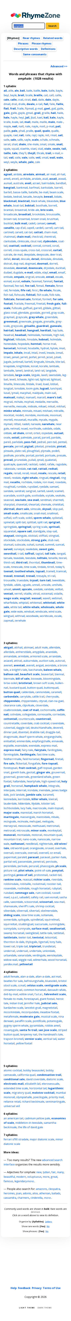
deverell (58, 728)
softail (7, 518)
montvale (43, 415)
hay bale (57, 330)
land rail (39, 370)
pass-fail (30, 442)
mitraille (58, 411)
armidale (23, 656)
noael (24, 428)
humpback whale (35, 786)
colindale (15, 714)
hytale (54, 348)
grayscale (21, 317)
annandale (10, 656)
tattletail (58, 933)
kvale (15, 122)
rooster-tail (54, 884)
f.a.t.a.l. (39, 994)
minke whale (12, 411)
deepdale (29, 254)
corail (55, 245)
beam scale (56, 192)
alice (35, 1193)
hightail (9, 339)
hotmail (21, 348)
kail (46, 117)
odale (56, 428)
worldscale (46, 616)
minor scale (38, 830)
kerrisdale (24, 799)
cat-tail (28, 232)
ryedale (43, 486)
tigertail (43, 942)
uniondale (49, 951)
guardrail (42, 326)
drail (14, 104)
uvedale (38, 589)
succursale (41, 924)
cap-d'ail (20, 228)
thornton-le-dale (14, 942)
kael (39, 117)
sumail (40, 544)
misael (37, 411)
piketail (39, 446)
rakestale (9, 469)
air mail (50, 174)
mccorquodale (30, 1012)
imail (62, 348)
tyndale (8, 585)
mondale (30, 415)
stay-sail (52, 531)
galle (14, 113)
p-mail (50, 126)
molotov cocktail (43, 1093)
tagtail (39, 553)
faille (59, 104)
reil (47, 135)
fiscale (57, 290)
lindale (30, 384)
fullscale (17, 308)
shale (22, 144)
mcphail (29, 402)
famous (8, 1181)
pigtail (28, 446)
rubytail (56, 888)
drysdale (49, 268)
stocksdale (23, 540)
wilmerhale (40, 960)
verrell (18, 593)
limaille (8, 384)
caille (58, 95)
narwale (36, 424)
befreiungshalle (34, 981)
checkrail (37, 236)
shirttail (9, 509)
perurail (34, 866)
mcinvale (22, 821)
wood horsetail (57, 960)
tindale (41, 567)
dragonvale (11, 737)
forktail (36, 299)
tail (63, 148)
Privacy (36, 1288)
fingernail (47, 759)
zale (37, 162)
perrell (19, 446)
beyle (13, 95)
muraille (32, 419)
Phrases (23, 43)
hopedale (23, 344)
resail (33, 473)
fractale (18, 303)
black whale (38, 201)
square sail (24, 531)
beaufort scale (30, 674)
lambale (54, 366)
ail (5, 90)
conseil (46, 245)
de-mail (18, 254)
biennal (59, 674)
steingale (21, 535)
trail (48, 153)
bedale (8, 196)
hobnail (44, 339)
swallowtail (57, 928)
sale (13, 139)
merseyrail (10, 826)
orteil (37, 433)
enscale (40, 277)
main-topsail (55, 808)
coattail (14, 245)
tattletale (10, 937)
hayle (14, 117)
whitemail (36, 602)
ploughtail (33, 451)
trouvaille (9, 580)
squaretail (10, 531)
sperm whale (42, 518)
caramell (56, 692)
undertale (35, 951)
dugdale (18, 272)
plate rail (20, 451)
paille (7, 131)
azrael (36, 183)
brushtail (52, 219)
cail (46, 95)
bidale (58, 196)
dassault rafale (56, 990)
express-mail (49, 745)
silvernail (22, 911)
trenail (30, 576)
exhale (25, 281)
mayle (7, 126)
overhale (60, 848)
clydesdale (50, 241)
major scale (11, 812)
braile (29, 95)
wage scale (11, 598)
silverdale (9, 911)
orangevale (37, 848)
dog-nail (18, 263)
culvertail (9, 728)
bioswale (36, 678)
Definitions (48, 49)
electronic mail (14, 1083)
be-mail (43, 192)
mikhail (60, 406)
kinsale (49, 362)
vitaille (28, 593)
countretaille (11, 723)
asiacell (8, 661)
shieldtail (57, 504)
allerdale (9, 652)
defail (7, 259)
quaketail (50, 460)
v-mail (56, 153)
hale (6, 117)
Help (14, 1288)
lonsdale (19, 388)
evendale (34, 745)
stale (47, 148)
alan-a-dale (27, 976)
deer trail (55, 254)
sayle (27, 139)
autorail (60, 661)
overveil (44, 853)
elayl (45, 272)
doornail (42, 263)
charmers (23, 1198)
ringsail (43, 478)
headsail (20, 335)
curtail (57, 250)
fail (46, 104)
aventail (19, 665)
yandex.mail (11, 964)
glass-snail (10, 312)
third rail (22, 562)
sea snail (33, 500)
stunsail (8, 544)
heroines (9, 1193)
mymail (8, 424)
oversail (8, 853)
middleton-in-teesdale (28, 1123)
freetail (40, 303)
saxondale (16, 902)
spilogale (23, 919)
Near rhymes (31, 38)
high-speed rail (50, 781)
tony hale (55, 942)
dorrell (53, 263)
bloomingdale (51, 678)
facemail (37, 281)
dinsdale (58, 259)
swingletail (32, 933)
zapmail (8, 620)
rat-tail (32, 469)
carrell (49, 228)
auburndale (30, 661)
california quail (26, 1075)
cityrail (43, 701)
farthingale (28, 754)
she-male (33, 144)
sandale (8, 491)
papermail (10, 857)
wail (52, 157)
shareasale (10, 906)
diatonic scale (54, 1079)
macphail (25, 393)
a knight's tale (18, 670)
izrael (7, 357)
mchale (18, 402)
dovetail (21, 268)
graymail (9, 317)
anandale (51, 652)
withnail (20, 616)
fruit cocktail (27, 768)
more (46, 1177)
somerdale (10, 919)
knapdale (9, 366)
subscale (20, 544)
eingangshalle (52, 737)
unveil (16, 589)
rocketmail (38, 884)
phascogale (47, 866)
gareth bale (18, 772)
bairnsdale (47, 183)
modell (19, 415)
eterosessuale (50, 1083)
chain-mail (50, 232)
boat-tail (18, 205)
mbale (55, 817)
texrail (63, 558)
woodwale (32, 616)
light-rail (33, 379)
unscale (46, 585)
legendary (20, 1181)
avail (28, 183)
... (31, 1181)
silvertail (34, 911)
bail (22, 90)
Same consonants (34, 54)
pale (14, 131)
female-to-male (13, 999)
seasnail (9, 500)
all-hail (61, 174)
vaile (17, 157)
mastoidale (43, 817)
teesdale (30, 558)
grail (37, 113)
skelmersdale (49, 911)
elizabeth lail (32, 1083)
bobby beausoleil (33, 1070)
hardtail (45, 330)
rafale (50, 464)
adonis (27, 1193)
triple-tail (22, 946)
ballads (56, 1193)
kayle (60, 117)
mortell (8, 419)
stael (33, 148)
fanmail (47, 281)
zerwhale (20, 620)
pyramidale (36, 1025)
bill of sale (23, 678)
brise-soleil (10, 683)
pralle (29, 131)
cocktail (26, 245)
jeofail (32, 357)
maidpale (37, 393)
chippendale (12, 701)
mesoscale (24, 826)
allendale (54, 647)
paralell (22, 857)
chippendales (29, 701)
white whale (31, 607)
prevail (8, 460)
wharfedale (11, 602)
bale (44, 90)
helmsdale (34, 335)
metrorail (9, 830)
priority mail (56, 1097)
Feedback (24, 1288)
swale (56, 148)
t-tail (20, 553)
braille (38, 95)
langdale (51, 370)
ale (17, 90)
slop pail (58, 509)
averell (30, 665)
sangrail (31, 491)
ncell (42, 126)
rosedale (60, 482)
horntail (36, 344)
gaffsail (27, 308)
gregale (37, 321)
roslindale (23, 888)
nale (27, 126)
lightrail (45, 379)
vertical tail (49, 1039)
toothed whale (24, 571)
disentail (23, 732)
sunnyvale (24, 928)
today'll (59, 567)
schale (44, 139)
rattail (42, 469)
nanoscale (43, 839)
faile (52, 104)
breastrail (21, 210)
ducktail (60, 268)
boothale (41, 205)
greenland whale (41, 777)
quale (46, 131)
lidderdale (24, 803)
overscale (20, 853)
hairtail (9, 330)
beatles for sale (13, 981)
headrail (9, 335)
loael (46, 384)
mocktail (9, 415)
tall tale (50, 553)
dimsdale (45, 259)
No (48, 1226)
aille (10, 90)
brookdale (38, 214)
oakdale (47, 428)
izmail (59, 352)
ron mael (48, 482)
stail (40, 148)
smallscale (26, 513)
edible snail (26, 994)
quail (38, 131)
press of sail (25, 875)
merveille (9, 406)
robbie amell (52, 1025)
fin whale (45, 290)
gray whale (36, 317)
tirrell (50, 567)
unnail (36, 585)
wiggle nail (25, 960)
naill (21, 126)
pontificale (39, 1021)
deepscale (42, 254)
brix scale (46, 210)
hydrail (44, 348)
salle (20, 139)
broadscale (10, 214)
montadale (23, 835)
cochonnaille (48, 710)
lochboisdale (11, 808)
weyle (13, 162)
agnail (8, 174)
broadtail (24, 214)
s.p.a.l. (14, 897)
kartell (28, 362)
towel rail (9, 946)
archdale (25, 179)
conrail (37, 245)
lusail (7, 393)
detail (35, 259)
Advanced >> (59, 66)
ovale (7, 437)
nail (14, 126)
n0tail (17, 424)
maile (35, 122)
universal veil (12, 1106)
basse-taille (20, 192)
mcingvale (10, 821)
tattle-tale (46, 933)
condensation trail (49, 1075)
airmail (40, 174)
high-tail (58, 335)
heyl (21, 117)
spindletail (37, 919)
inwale (50, 352)
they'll (22, 153)
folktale (9, 299)
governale (23, 777)
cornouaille (44, 714)
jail (27, 117)
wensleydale (54, 955)
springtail (24, 527)
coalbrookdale (12, 710)
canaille (9, 228)
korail (34, 366)
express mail (12, 750)
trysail (34, 580)
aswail (62, 179)
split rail (42, 522)
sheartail (33, 504)
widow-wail (10, 960)
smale (51, 144)
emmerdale (24, 741)
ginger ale (43, 772)
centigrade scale (55, 985)
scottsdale (38, 495)
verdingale (39, 955)
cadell (31, 223)
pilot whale (25, 870)
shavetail (21, 504)
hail (53, 113)
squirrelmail (52, 919)
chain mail (23, 236)
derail (15, 259)
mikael (42, 406)
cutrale (8, 254)
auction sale (46, 661)
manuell (31, 397)
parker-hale (58, 857)
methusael (38, 826)
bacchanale (35, 670)
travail (8, 576)
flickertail (21, 763)
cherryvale (52, 696)
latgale (35, 375)
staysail (9, 535)
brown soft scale (43, 683)
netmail (14, 428)
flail (6, 108)
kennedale (10, 799)
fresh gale (53, 303)
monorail (10, 835)
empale (19, 277)
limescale (19, 384)
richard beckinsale (33, 1101)
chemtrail (49, 236)
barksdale (47, 187)
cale (6, 99)
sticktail (32, 535)
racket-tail (55, 875)
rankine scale (12, 879)
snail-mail (40, 513)
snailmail (52, 513)
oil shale (18, 433)
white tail (16, 607)
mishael (47, 411)
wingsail (9, 616)
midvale (32, 406)
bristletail (25, 683)
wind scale (55, 611)
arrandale (55, 656)
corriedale (59, 714)
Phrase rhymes (41, 43)
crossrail (46, 250)
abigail (8, 647)
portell (39, 455)
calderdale (27, 692)
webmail (57, 598)
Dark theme (45, 1307)
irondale (32, 790)
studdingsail (25, 924)
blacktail (24, 201)
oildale (8, 433)
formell (46, 299)
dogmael (30, 263)
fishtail (31, 295)
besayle (38, 196)
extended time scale (16, 1088)
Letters (48, 1221)
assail (53, 179)
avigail (40, 665)
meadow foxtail (49, 1012)
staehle (24, 148)
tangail (61, 553)
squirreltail (10, 924)
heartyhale (33, 781)
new (38, 1172)
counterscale (26, 719)
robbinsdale (11, 884)
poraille (19, 455)
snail (59, 144)
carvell (19, 232)
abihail (18, 647)
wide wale (17, 611)
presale (61, 455)
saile (6, 139)
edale (37, 272)
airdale (17, 174)
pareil (7, 442)
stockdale (9, 540)
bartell (8, 192)
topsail (40, 571)
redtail (52, 469)
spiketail (57, 518)
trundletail (48, 946)
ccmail (21, 985)
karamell (48, 794)
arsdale (36, 179)
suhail (30, 544)
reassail (27, 879)
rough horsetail (40, 888)
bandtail (61, 183)
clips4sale (28, 705)
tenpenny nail (28, 1034)
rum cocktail (43, 893)
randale (21, 469)
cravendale (57, 723)
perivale (22, 866)
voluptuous (34, 1177)
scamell (59, 491)
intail (34, 352)
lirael (39, 384)
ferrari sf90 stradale (16, 1139)
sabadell (24, 897)
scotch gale (23, 495)
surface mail (40, 928)
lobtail (54, 384)
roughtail (9, 486)
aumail (8, 183)
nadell (25, 424)
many (60, 1172)
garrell (38, 308)
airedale (28, 174)
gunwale (56, 326)
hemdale (46, 335)
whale (23, 162)
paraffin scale (23, 1021)
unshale (57, 585)
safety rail (37, 897)
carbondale (11, 696)
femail (40, 286)
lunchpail (55, 388)
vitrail (36, 593)
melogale (47, 821)
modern (21, 1177)
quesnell (22, 464)
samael (54, 486)
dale (48, 99)
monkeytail (54, 830)
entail (50, 277)
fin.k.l (35, 290)
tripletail (35, 946)
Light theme (27, 1307)
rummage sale (24, 893)
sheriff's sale (26, 906)
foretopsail (10, 768)
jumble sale (33, 794)
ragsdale (61, 464)
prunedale (20, 460)
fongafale (34, 763)
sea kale (20, 500)
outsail (58, 433)
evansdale (21, 745)
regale (8, 473)
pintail (61, 446)
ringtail (55, 478)
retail (61, 473)
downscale (35, 268)
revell (7, 478)
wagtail (25, 598)
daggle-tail (22, 728)
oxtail (15, 437)
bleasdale (52, 201)
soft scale (18, 518)
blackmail (10, 201)
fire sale (9, 763)
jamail (15, 357)
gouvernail (58, 772)
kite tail (60, 362)
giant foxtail (47, 999)
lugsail (44, 388)
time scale (30, 567)
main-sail (50, 393)
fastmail (9, 286)
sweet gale (46, 549)
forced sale (23, 299)
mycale (43, 419)
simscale (35, 509)
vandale (49, 589)
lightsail (56, 379)
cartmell (9, 232)
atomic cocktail (13, 1070)
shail (15, 144)
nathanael (17, 844)
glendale (23, 312)
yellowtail (26, 964)
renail (17, 473)
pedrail (41, 442)
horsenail (17, 786)
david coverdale (35, 1079)
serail (7, 144)
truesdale (22, 580)
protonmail (41, 875)
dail (34, 99)
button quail (12, 692)
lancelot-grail (33, 1008)
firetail (59, 759)
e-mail (28, 272)
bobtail (30, 205)
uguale (26, 585)
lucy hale (25, 808)
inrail (27, 352)
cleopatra (54, 1189)
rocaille (15, 482)
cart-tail (58, 228)
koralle (43, 366)
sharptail (9, 504)
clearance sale (12, 705)
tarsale (8, 558)
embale (8, 277)
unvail (7, 589)
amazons (41, 1189)
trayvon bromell (13, 1039)
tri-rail (51, 576)
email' (61, 272)
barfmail (34, 187)
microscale (23, 830)
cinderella (36, 1198)
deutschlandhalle (41, 728)
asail (45, 179)
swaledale (32, 549)
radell (42, 464)
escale (59, 277)
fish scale (42, 295)
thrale (40, 153)
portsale (50, 455)
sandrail (19, 491)
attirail (18, 661)
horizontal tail (38, 1088)
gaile (60, 108)
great (54, 1177)
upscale (27, 589)
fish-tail (8, 295)
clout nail (36, 241)
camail (51, 223)
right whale (30, 478)
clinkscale (23, 241)
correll (8, 250)
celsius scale (35, 985)
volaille (58, 593)
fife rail (26, 290)
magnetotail (49, 1008)
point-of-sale (43, 870)
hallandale (19, 781)
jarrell (24, 357)
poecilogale (40, 1097)
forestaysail (31, 999)
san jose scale (47, 1030)
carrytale (25, 696)
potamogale (54, 1021)
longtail (8, 388)
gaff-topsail (44, 768)
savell (49, 491)
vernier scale (33, 1039)
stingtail (54, 535)
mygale (53, 419)
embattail (9, 741)
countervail (43, 719)
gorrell (45, 312)
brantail (8, 210)
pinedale (50, 446)
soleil (29, 518)
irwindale (44, 790)
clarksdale (10, 241)
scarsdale (9, 495)
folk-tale (54, 295)
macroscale (39, 808)
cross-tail (34, 250)
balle (51, 90)
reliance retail (12, 1101)
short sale (22, 509)
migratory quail (21, 1093)
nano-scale (29, 839)
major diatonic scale (42, 1139)
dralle (21, 104)
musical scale (49, 1016)
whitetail (49, 602)
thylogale (31, 942)
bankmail (22, 187)
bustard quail (17, 687)
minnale (27, 411)
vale (24, 157)
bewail (48, 196)
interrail (21, 790)
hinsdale (32, 339)
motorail (37, 835)
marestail (26, 812)
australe (18, 183)
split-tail (21, 522)
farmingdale (11, 754)
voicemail (47, 593)
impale (8, 352)
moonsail (55, 415)
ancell (15, 179)
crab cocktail (41, 723)
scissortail (46, 902)
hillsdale (21, 339)
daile (41, 99)
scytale (50, 495)
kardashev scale (13, 1008)
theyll (31, 153)
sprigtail (54, 522)
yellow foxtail (24, 1043)
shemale (46, 504)
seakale (60, 495)
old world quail (19, 848)
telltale (42, 558)
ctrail (27, 99)
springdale (10, 527)
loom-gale (32, 388)
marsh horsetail (43, 812)
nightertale (46, 844)
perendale (10, 866)
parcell (46, 437)
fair (53, 1172)
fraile (20, 108)
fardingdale (55, 750)
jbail (33, 117)
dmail (7, 104)
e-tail (39, 104)
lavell (44, 375)
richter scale (42, 879)
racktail (32, 464)
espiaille (9, 745)
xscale (58, 616)
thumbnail (48, 562)
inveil (42, 352)
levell (12, 379)
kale (53, 117)
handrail (20, 330)
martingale (11, 817)
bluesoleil (51, 981)
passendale (25, 861)
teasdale (19, 558)
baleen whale (52, 670)
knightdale (23, 366)
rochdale (26, 482)
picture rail (10, 870)
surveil (8, 549)
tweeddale (58, 580)
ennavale (57, 741)
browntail (24, 219)
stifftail (43, 535)
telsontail (50, 937)
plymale (45, 451)
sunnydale (10, 928)
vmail (45, 157)
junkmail (18, 362)
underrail (9, 951)
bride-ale (33, 210)
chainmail (9, 236)
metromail (53, 826)
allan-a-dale (43, 976)
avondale (50, 665)
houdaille (33, 348)
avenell (8, 665)
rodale (37, 482)
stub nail (53, 540)
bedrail (17, 196)
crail (20, 99)
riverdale (56, 879)
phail (22, 131)
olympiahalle (24, 1097)
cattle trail (38, 696)
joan (18, 1193)
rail (21, 135)
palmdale (26, 437)
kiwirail (53, 799)
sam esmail (51, 897)
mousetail (20, 419)
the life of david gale (30, 1127)
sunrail (59, 544)
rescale (52, 473)
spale (7, 148)
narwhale (48, 424)
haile (60, 113)
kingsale (39, 362)
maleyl (20, 397)
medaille (40, 402)
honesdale (10, 344)
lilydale (35, 803)
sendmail (45, 500)
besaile (27, 196)
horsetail (10, 348)
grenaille (48, 321)
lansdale (9, 375)
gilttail (56, 308)
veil (38, 157)
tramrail (61, 571)
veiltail (59, 589)
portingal (9, 875)
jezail (49, 357)
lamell (19, 370)
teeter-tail (24, 937)
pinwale (8, 451)
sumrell (49, 544)
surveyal (19, 549)
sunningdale (56, 924)
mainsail (9, 397)
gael (47, 108)
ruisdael (9, 893)
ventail (8, 593)
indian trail (16, 1003)
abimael (29, 647)
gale (7, 113)
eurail (16, 281)
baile (29, 90)
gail (53, 108)
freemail (30, 303)
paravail (45, 857)
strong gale (39, 540)
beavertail (47, 674)
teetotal (38, 937)
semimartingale (55, 1101)
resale (42, 473)
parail (36, 437)
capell (30, 228)
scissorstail (31, 902)
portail (30, 455)
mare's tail (54, 397)
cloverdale (42, 705)
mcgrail (8, 402)
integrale (53, 786)
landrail (28, 370)
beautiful (9, 1177)
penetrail (38, 861)
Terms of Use (52, 1288)
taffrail (29, 553)
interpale (9, 790)
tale (15, 153)
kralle (7, 122)
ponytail (57, 870)
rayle (41, 135)
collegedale (29, 714)
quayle (8, 135)
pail (57, 126)
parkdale (17, 442)
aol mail (56, 976)
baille (37, 90)
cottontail (10, 719)
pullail (32, 460)
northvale (35, 428)
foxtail (8, 303)
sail (60, 135)
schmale (54, 139)
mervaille (52, 402)
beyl (6, 95)
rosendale (10, 888)
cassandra (10, 1198)
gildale (47, 308)
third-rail (9, 562)
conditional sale (14, 1079)
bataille (33, 192)
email (53, 272)
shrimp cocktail (45, 906)
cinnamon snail (13, 990)
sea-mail (59, 902)
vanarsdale (24, 955)
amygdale (38, 652)
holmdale (55, 339)
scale (35, 139)
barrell (58, 187)
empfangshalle (41, 741)
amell (7, 179)
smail (43, 144)
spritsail (54, 527)
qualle (55, 131)
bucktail (8, 223)
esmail (8, 281)
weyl (6, 162)
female (50, 286)
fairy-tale (27, 750)
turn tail (45, 580)
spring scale (40, 527)
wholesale (47, 607)
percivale (51, 861)
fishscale (19, 295)
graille (46, 113)
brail (21, 95)
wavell (46, 598)
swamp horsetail (14, 933)
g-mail (39, 108)
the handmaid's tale (50, 1034)
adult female (11, 976)
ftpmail (29, 108)
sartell (41, 491)
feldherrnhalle (12, 759)
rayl (34, 135)
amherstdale (23, 652)
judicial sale (49, 1003)
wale (59, 157)
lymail (14, 393)
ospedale (47, 433)
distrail (8, 263)
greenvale (25, 321)
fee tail (30, 286)
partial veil (10, 861)
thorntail (34, 562)
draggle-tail (53, 732)
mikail (51, 406)
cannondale (42, 692)
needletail (32, 844)
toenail (8, 571)
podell (55, 451)
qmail (40, 460)
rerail (25, 473)
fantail (58, 281)
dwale (31, 104)
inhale (18, 352)
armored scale (39, 656)
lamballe (9, 370)
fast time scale (45, 754)
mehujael (35, 821)
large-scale (22, 375)
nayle (35, 126)
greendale (51, 317)
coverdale (27, 723)
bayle (59, 90)
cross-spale (20, 250)
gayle (21, 113)
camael (41, 223)
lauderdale (10, 803)
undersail (22, 951)
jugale (7, 362)
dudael (8, 272)
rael (15, 135)
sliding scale (12, 915)
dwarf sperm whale (31, 737)
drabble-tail (37, 732)
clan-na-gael (56, 701)
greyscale (17, 326)
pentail (62, 442)
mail (27, 122)
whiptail (24, 602)
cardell (39, 228)
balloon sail (11, 674)
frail (13, 108)
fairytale (40, 750)
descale (25, 259)
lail (21, 122)
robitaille (25, 884)
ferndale (14, 290)
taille (7, 153)
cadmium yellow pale (37, 1118)
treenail (19, 576)
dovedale (9, 268)
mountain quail (52, 835)
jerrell (41, 357)
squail (15, 148)
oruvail (49, 848)
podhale (9, 455)
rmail (53, 135)
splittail (31, 522)
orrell (28, 433)
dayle (55, 99)
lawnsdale (55, 375)
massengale (27, 817)
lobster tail (47, 803)
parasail (33, 857)
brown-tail (10, 219)
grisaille (29, 326)
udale (17, 585)
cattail (38, 232)
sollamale (47, 915)
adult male (41, 647)
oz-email (55, 853)
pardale (56, 437)
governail (9, 777)
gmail (29, 113)
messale (21, 406)
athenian (44, 1193)
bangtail (9, 187)
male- (59, 122)
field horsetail (31, 759)
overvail (32, 853)
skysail (46, 509)
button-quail (35, 687)
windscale (41, 611)
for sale (58, 299)
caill (51, 95)
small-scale (11, 513)
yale (31, 162)
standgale (39, 531)
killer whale (39, 799)
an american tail (13, 1118)
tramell (50, 571)
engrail (29, 277)
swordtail (10, 553)
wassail (36, 598)
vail (11, 157)
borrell (52, 205)
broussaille (53, 214)
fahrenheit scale (55, 994)
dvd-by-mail (11, 994)
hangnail (33, 330)
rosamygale (11, 1030)
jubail (57, 357)
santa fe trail (28, 1030)
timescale (17, 567)
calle (13, 99)
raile (27, 135)
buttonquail (51, 687)
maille (43, 122)
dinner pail (10, 732)
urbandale (10, 955)
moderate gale (30, 1016)
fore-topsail (50, 763)
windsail (29, 611)
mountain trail (12, 839)
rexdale (16, 478)
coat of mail (31, 710)
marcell (41, 397)
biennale (9, 678)
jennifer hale (32, 1003)
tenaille (52, 558)
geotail (30, 772)
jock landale (17, 794)
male (51, 122)
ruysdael (32, 486)
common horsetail (35, 990)
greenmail (11, 321)
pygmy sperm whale (16, 1025)
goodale (35, 312)
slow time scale (30, 915)
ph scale (60, 866)
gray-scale (57, 312)
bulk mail (21, 223)
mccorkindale (12, 1012)
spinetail (9, 522)
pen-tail (52, 442)
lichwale (22, 379)
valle (31, 157)
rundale (21, 486)
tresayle (41, 576)
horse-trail (49, 344)
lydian (46, 1172)
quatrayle (9, 464)
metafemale (11, 1016)
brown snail (38, 219)
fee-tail (19, 286)
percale (9, 446)
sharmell (58, 500)
